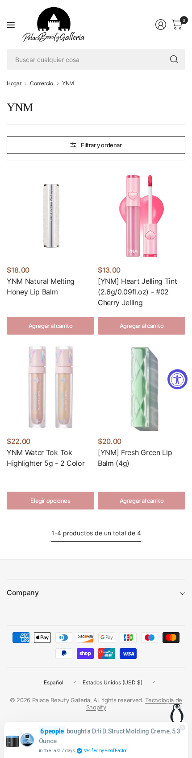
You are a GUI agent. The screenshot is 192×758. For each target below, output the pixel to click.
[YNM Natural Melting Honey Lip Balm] (50, 216)
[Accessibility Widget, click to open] (177, 379)
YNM (68, 83)
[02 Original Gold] (26, 477)
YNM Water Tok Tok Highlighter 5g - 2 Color (45, 458)
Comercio (41, 83)
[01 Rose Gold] (12, 477)
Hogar (14, 83)
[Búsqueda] (174, 59)
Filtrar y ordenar (101, 145)
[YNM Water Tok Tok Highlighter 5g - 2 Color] (50, 387)
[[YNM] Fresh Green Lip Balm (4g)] (141, 387)
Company (23, 592)
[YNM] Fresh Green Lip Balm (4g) (135, 458)
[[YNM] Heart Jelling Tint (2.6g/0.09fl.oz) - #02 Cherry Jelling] (141, 216)
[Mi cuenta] (161, 25)
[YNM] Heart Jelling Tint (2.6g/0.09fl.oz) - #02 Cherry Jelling (137, 292)
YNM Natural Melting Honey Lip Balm (41, 286)
